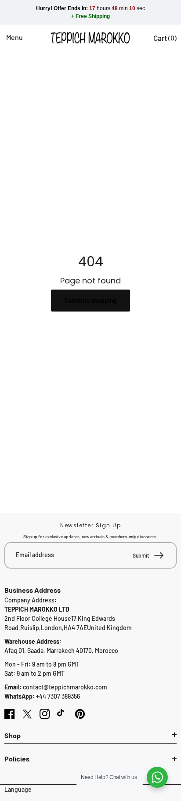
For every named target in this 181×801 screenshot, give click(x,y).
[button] (9, 37)
